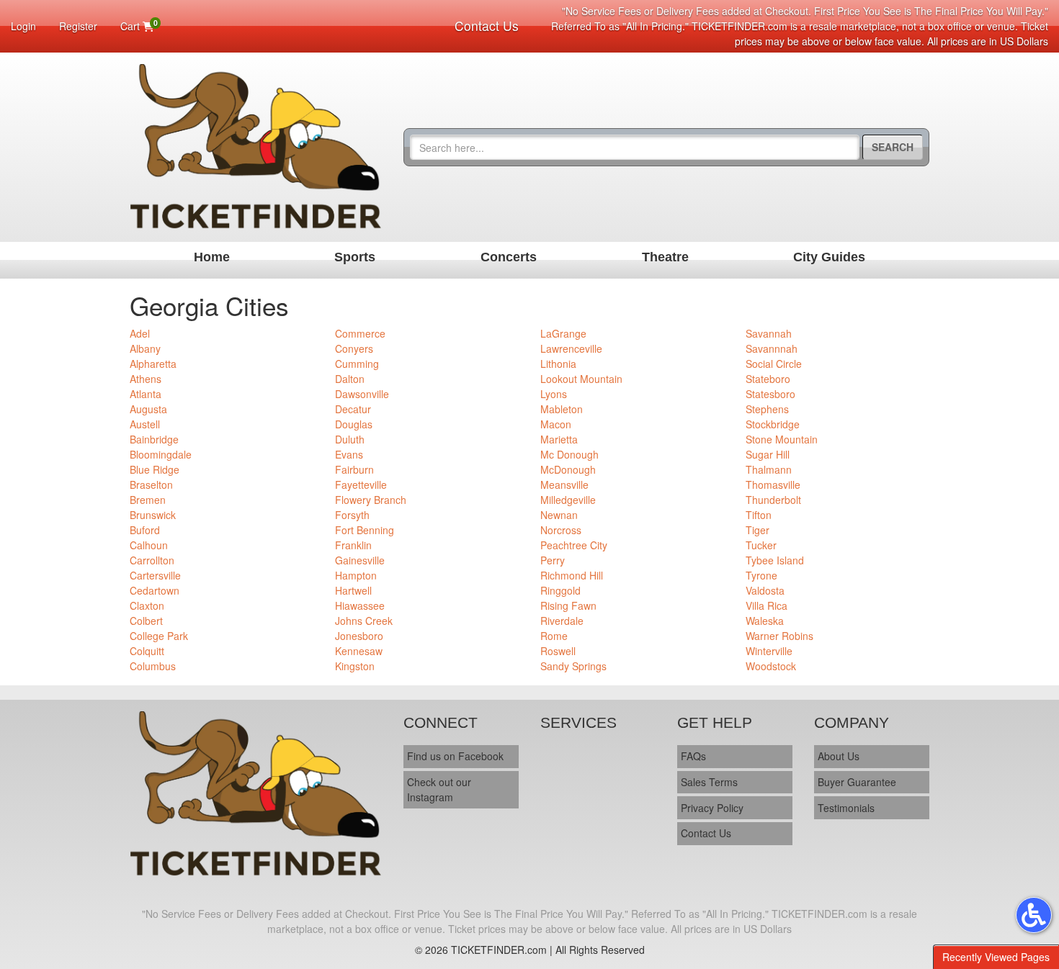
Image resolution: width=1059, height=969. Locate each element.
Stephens (767, 409)
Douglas (353, 424)
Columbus (153, 666)
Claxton (147, 605)
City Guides (829, 257)
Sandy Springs (573, 666)
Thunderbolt (773, 499)
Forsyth (352, 515)
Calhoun (149, 545)
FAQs (693, 756)
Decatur (353, 409)
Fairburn (354, 469)
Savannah (769, 333)
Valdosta (765, 590)
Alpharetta (153, 363)
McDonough (568, 469)
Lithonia (558, 363)
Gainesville (360, 560)
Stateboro (768, 378)
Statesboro (770, 394)
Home (212, 257)
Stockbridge (773, 424)
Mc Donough (569, 454)
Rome (554, 635)
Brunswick (153, 515)
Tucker (761, 545)
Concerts (509, 257)
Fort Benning (364, 530)
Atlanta (145, 394)
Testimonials (846, 808)
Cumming (357, 363)
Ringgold (560, 590)
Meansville (564, 484)
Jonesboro (359, 635)
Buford (145, 530)
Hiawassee (360, 605)
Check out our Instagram (439, 789)
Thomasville (773, 484)
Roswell (558, 651)
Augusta (148, 409)
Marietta (559, 439)
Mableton (561, 409)
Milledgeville (568, 499)
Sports (354, 257)
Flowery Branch (370, 499)
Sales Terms (709, 782)
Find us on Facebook (455, 756)
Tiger (757, 530)
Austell (145, 424)
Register (78, 26)
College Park (159, 635)
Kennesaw (359, 651)
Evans (349, 454)
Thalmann (769, 469)
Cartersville (155, 575)
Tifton (759, 515)
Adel (140, 333)
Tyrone (761, 575)
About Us (838, 756)
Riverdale (562, 620)
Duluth (350, 439)
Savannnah (771, 348)
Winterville (769, 651)
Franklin (353, 545)
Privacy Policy (712, 808)
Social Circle (774, 363)
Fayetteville (361, 484)
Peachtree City (573, 545)
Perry (552, 560)
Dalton (350, 378)
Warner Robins (779, 635)
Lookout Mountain (581, 378)
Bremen (148, 499)
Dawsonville (362, 394)
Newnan (559, 515)
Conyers (354, 348)
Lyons (553, 394)
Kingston (355, 666)
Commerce (360, 333)
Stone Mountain (782, 439)
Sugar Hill (768, 454)
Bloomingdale (161, 454)
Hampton (356, 575)
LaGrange (563, 333)
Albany (145, 348)
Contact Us (487, 26)
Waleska (765, 620)
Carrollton (152, 560)
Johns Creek (364, 620)
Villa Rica (766, 605)
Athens (145, 378)
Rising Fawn (568, 605)
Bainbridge (154, 439)
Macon (555, 424)
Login (23, 26)
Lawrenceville (571, 348)
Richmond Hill (571, 575)
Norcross (560, 530)
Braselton (151, 484)
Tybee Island (775, 560)
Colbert (146, 620)
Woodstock (771, 666)
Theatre (665, 257)
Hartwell (353, 590)
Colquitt (147, 651)
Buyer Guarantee (857, 782)
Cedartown (154, 590)
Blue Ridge (154, 469)
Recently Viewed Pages (996, 957)
